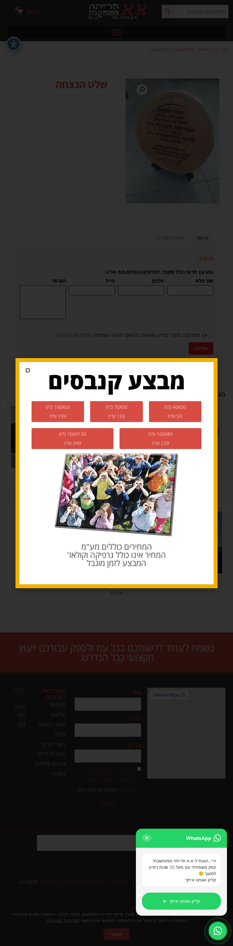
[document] (116, 473)
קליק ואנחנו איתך (181, 901)
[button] (27, 370)
